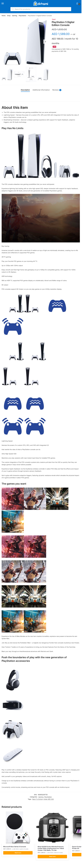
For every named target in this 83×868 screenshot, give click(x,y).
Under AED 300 (48, 799)
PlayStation (22, 15)
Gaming (14, 15)
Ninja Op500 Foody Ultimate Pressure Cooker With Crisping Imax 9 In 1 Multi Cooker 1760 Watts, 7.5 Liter (51, 848)
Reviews (56, 90)
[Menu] (5, 3)
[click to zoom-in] (25, 41)
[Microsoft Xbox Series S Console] (18, 827)
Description (25, 90)
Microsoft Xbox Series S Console (14, 846)
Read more (18, 853)
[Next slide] (45, 42)
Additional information (41, 90)
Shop (9, 15)
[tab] (25, 90)
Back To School (37, 799)
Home (3, 15)
